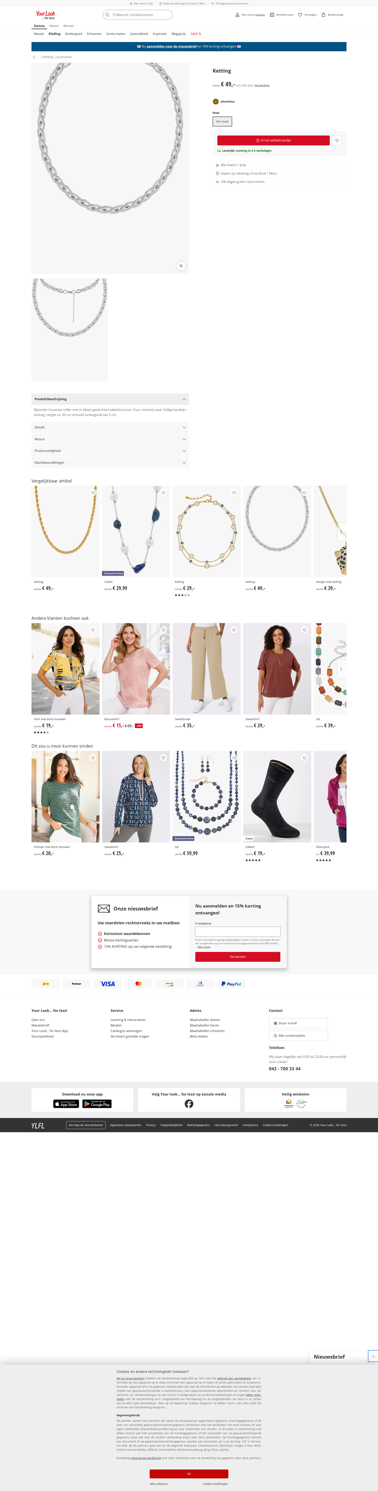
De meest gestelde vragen (130, 1036)
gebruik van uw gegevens (234, 1378)
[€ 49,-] (66, 531)
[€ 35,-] (206, 668)
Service (117, 1010)
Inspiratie (160, 34)
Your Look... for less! (49, 1010)
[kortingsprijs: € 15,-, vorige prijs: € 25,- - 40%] (136, 668)
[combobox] (146, 15)
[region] (189, 1428)
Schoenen (94, 34)
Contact (276, 1010)
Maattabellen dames (205, 1020)
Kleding (54, 34)
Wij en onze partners (131, 1378)
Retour (40, 439)
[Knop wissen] (168, 14)
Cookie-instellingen (215, 1484)
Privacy (151, 1125)
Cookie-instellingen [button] (275, 1125)
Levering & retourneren (128, 1020)
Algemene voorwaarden (126, 1125)
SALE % (196, 34)
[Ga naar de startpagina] (45, 15)
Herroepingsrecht (226, 1125)
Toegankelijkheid (171, 1125)
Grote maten (115, 34)
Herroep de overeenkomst (86, 1125)
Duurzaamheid (43, 1036)
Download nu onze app (82, 1094)
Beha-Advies (199, 1036)
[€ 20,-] (66, 796)
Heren (54, 26)
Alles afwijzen (159, 1484)
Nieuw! (39, 34)
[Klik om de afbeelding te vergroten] (181, 266)
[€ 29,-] (206, 531)
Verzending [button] (262, 85)
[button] (33, 57)
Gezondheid (139, 34)
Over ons (38, 1020)
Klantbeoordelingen (49, 462)
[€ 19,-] (66, 668)
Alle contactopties (292, 1035)
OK (189, 1474)
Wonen (68, 26)
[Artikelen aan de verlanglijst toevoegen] (337, 140)
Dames (39, 26)
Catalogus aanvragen (126, 1031)
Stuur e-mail (287, 1024)
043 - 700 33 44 (285, 1068)
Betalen (116, 1025)
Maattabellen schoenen (207, 1031)
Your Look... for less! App (50, 1031)
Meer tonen (204, 947)
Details (40, 427)
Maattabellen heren (204, 1025)
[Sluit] (373, 1356)
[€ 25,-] (136, 796)
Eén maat (222, 121)
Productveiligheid (48, 451)
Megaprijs (178, 34)
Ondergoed (73, 34)
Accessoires (64, 57)
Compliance (250, 1125)
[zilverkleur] (216, 101)
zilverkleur (227, 101)
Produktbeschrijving (51, 399)
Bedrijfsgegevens (198, 1125)
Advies (195, 1010)
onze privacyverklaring (146, 1458)
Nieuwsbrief (40, 1025)
